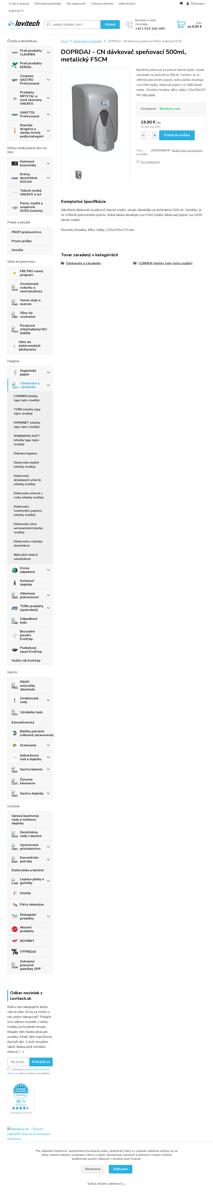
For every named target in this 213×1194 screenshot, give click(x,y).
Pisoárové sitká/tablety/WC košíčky (33, 329)
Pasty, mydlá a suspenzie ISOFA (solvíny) (31, 207)
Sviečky (25, 893)
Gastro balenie (31, 769)
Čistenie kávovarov (27, 781)
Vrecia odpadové (27, 570)
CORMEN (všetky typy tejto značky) (27, 398)
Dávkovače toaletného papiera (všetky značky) (28, 511)
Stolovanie (28, 745)
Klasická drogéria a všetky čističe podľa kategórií (31, 131)
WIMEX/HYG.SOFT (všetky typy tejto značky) (27, 440)
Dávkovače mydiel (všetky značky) (26, 465)
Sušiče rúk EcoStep (26, 660)
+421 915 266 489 (150, 28)
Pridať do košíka (177, 135)
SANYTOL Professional (29, 114)
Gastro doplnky (31, 793)
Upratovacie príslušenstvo (30, 847)
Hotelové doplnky (27, 583)
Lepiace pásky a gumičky (32, 881)
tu (123, 1184)
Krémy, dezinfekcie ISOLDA (28, 178)
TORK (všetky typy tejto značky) (27, 411)
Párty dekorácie (32, 904)
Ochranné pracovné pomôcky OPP (30, 965)
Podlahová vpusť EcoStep (31, 650)
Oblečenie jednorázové (29, 595)
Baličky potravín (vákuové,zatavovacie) (36, 733)
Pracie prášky (22, 241)
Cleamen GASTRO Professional (29, 80)
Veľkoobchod (127, 4)
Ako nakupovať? (76, 4)
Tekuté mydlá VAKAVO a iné (30, 192)
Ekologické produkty (28, 917)
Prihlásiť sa (41, 1062)
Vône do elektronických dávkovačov (30, 346)
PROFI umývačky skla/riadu (27, 685)
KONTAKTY (16, 11)
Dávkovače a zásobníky (30, 385)
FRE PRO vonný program (31, 273)
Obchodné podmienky (47, 4)
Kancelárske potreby (29, 859)
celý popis (148, 95)
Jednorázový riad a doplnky (30, 757)
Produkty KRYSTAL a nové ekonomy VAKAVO (31, 98)
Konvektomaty (23, 722)
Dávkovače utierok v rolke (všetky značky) (29, 495)
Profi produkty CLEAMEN (31, 52)
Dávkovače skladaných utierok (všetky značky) (27, 480)
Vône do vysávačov (28, 315)
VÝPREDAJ (28, 952)
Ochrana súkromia (102, 4)
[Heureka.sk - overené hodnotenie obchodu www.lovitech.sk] (20, 1099)
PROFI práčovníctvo (26, 232)
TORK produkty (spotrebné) (31, 608)
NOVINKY (27, 941)
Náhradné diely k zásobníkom (26, 557)
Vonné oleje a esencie (30, 302)
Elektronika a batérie (28, 870)
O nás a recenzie (19, 4)
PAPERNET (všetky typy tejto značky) (27, 425)
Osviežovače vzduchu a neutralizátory (31, 287)
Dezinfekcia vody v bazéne (31, 834)
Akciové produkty (27, 929)
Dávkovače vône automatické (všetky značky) (28, 528)
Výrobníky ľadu (31, 712)
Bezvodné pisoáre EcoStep (27, 635)
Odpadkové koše (28, 621)
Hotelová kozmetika (28, 163)
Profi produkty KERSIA (31, 65)
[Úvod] (23, 24)
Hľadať (110, 24)
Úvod (64, 41)
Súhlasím (120, 1169)
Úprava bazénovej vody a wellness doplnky (25, 819)
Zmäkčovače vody (29, 700)
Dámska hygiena (25, 453)
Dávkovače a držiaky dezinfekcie (28, 543)
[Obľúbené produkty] (181, 7)
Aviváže (17, 250)
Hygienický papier (28, 372)
